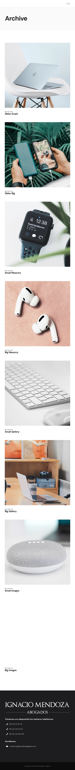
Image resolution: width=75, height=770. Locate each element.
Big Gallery (11, 511)
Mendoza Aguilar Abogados (43, 766)
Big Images (11, 670)
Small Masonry (13, 272)
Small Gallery (12, 431)
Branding (9, 111)
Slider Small (11, 113)
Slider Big (10, 193)
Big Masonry (11, 352)
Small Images (12, 590)
